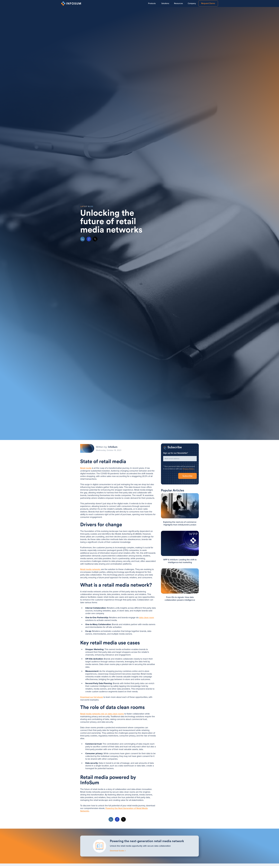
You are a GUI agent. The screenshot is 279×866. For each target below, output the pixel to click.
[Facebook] (89, 239)
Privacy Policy (188, 469)
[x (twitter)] (123, 819)
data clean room (146, 617)
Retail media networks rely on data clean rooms (102, 714)
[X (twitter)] (95, 239)
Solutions (165, 3)
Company (192, 3)
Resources (178, 3)
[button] (152, 3)
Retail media (85, 468)
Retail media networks (90, 569)
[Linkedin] (82, 239)
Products (152, 3)
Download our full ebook (91, 697)
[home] (71, 3)
